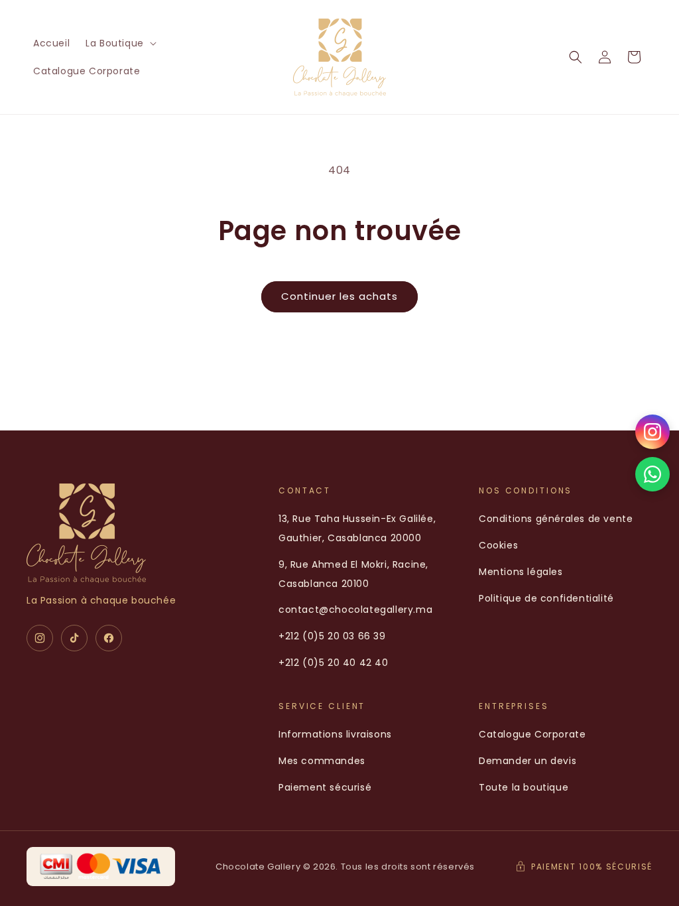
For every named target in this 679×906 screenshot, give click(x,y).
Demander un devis (527, 760)
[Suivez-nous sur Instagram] (652, 432)
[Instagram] (40, 638)
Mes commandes (321, 760)
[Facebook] (108, 638)
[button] (120, 43)
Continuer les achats (339, 296)
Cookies (498, 545)
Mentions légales (521, 571)
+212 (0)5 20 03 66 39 (332, 636)
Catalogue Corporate (532, 734)
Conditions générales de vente (556, 518)
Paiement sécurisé (324, 787)
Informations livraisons (335, 734)
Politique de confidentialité (546, 598)
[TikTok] (74, 638)
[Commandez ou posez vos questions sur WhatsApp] (652, 474)
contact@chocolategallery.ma (355, 609)
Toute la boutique (523, 787)
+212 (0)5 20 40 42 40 (333, 662)
